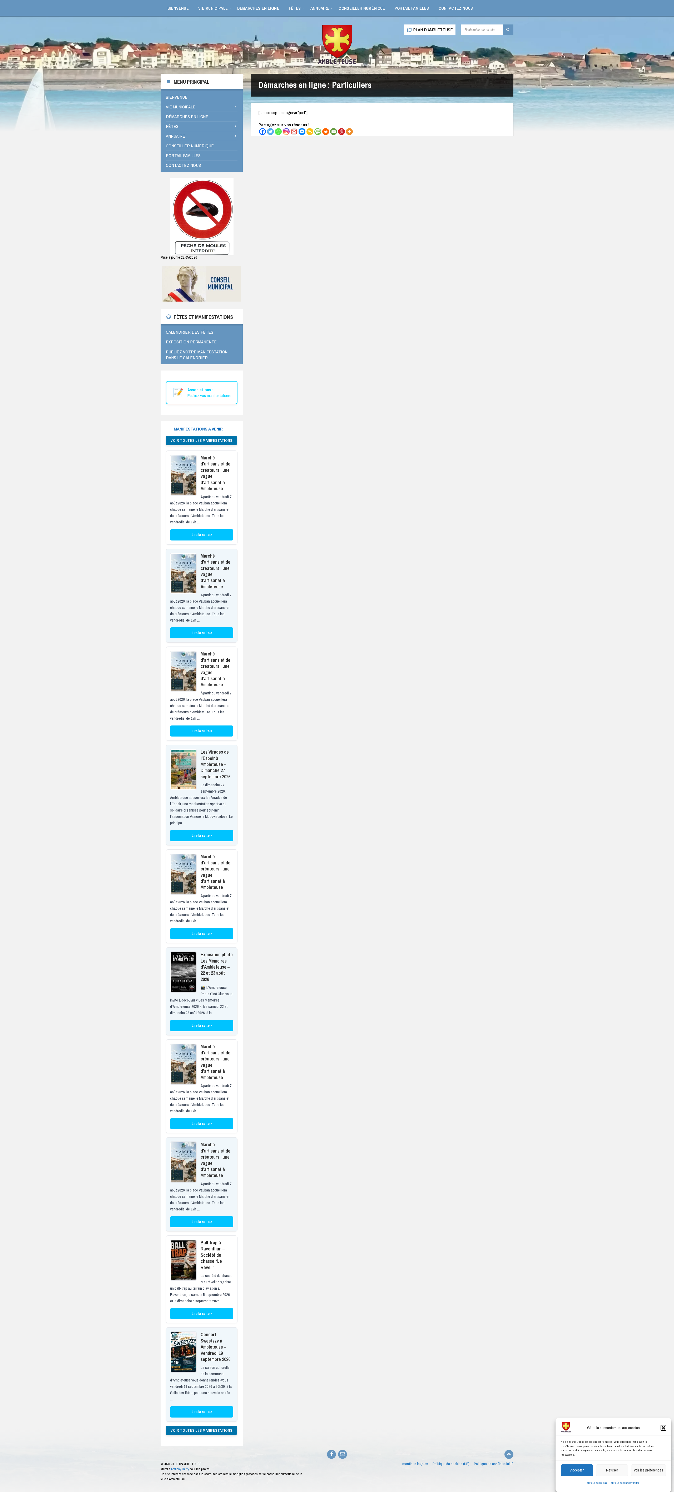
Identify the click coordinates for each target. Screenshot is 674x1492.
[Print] (325, 131)
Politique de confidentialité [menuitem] (493, 1463)
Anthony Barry (180, 1469)
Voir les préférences (648, 1470)
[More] (349, 131)
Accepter (577, 1470)
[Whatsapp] (278, 131)
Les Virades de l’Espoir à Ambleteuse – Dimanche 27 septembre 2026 (215, 764)
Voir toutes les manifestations (201, 440)
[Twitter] (270, 131)
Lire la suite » (202, 534)
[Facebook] (262, 131)
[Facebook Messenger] (302, 131)
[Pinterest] (341, 131)
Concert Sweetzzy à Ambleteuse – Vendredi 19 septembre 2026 (215, 1347)
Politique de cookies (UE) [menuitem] (451, 1463)
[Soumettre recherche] (508, 29)
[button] (663, 1427)
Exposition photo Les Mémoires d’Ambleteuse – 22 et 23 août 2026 (217, 967)
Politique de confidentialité (624, 1483)
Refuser (612, 1470)
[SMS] (317, 131)
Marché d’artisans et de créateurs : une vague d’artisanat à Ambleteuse (215, 473)
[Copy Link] (309, 131)
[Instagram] (286, 131)
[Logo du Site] (337, 63)
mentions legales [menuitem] (415, 1463)
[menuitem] (178, 8)
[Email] (333, 131)
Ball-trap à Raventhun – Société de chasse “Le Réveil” (213, 1255)
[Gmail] (294, 131)
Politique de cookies (596, 1483)
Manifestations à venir (198, 429)
